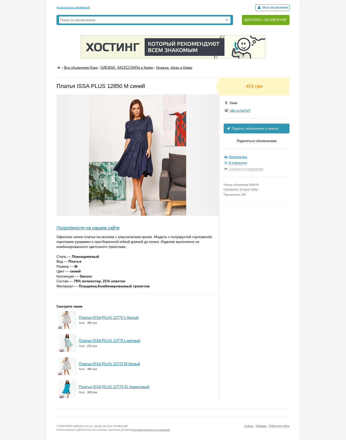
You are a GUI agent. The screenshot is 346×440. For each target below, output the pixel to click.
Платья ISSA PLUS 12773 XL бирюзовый (114, 387)
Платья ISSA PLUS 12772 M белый (109, 364)
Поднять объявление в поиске (254, 128)
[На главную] (58, 68)
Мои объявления (274, 7)
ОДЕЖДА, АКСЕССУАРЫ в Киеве (127, 68)
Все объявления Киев (81, 68)
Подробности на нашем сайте (88, 227)
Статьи (248, 425)
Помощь (261, 425)
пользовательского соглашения (150, 429)
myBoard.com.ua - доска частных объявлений (100, 426)
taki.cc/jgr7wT (240, 110)
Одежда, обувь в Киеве (174, 68)
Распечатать (238, 157)
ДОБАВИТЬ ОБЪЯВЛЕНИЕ (265, 20)
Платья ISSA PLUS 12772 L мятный (109, 340)
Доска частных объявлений (73, 7)
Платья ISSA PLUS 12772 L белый (108, 317)
